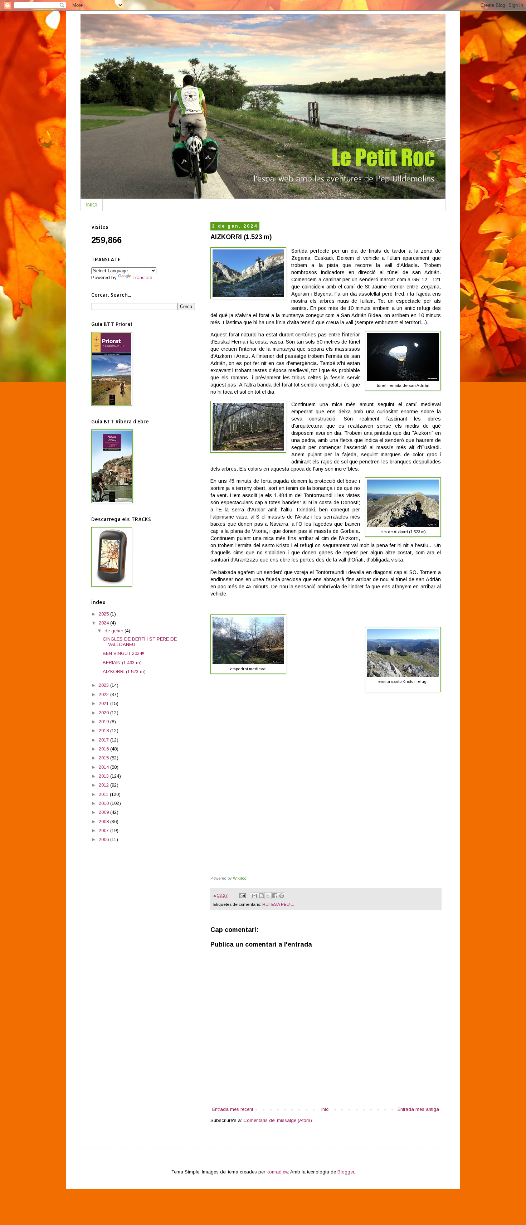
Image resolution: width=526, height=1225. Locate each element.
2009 (104, 812)
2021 (104, 703)
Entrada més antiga (418, 1109)
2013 (104, 776)
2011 (104, 794)
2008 (104, 821)
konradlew (277, 1172)
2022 (104, 694)
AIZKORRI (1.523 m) (124, 671)
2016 (104, 749)
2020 (104, 712)
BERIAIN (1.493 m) (122, 662)
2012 (104, 785)
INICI (91, 205)
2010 (104, 803)
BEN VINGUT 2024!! (123, 653)
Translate (142, 277)
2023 (104, 685)
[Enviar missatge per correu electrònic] (242, 895)
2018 (104, 730)
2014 (104, 767)
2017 (104, 740)
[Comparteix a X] (268, 895)
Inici (325, 1109)
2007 (104, 830)
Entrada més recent (232, 1109)
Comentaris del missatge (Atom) (277, 1120)
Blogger (345, 1172)
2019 (104, 721)
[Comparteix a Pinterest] (281, 895)
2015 (104, 757)
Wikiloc (239, 878)
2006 (104, 839)
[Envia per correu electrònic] (254, 895)
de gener (114, 630)
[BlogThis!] (261, 895)
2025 (104, 614)
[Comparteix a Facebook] (274, 895)
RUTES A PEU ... (278, 904)
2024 (104, 623)
